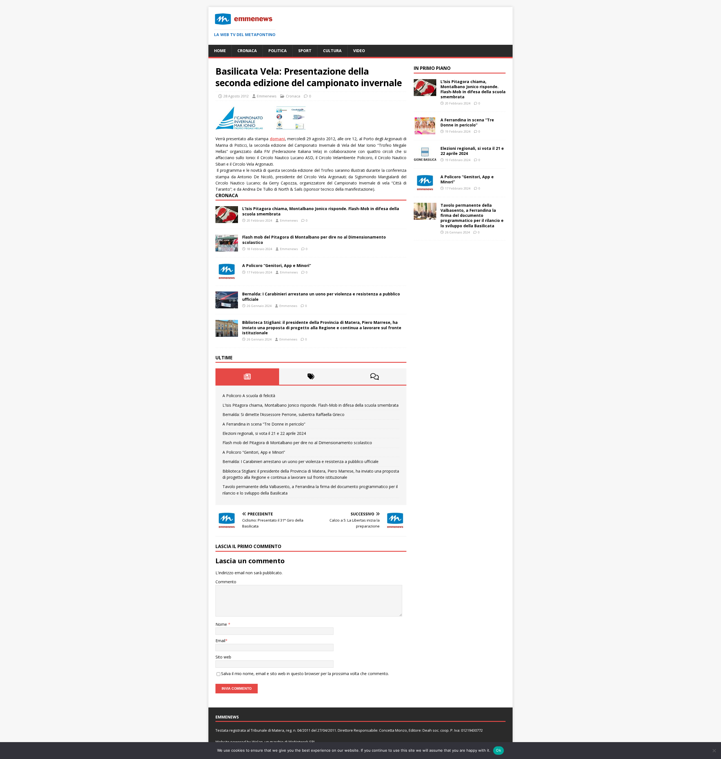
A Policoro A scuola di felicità (248, 395)
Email (220, 640)
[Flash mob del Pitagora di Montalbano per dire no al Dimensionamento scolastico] (226, 248)
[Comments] (374, 376)
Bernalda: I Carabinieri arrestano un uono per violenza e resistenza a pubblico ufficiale (321, 296)
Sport (304, 50)
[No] (714, 750)
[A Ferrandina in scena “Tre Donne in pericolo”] (425, 131)
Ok (498, 750)
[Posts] (247, 376)
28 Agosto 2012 (236, 96)
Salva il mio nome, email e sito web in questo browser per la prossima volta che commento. (305, 673)
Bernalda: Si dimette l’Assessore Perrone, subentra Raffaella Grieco (283, 414)
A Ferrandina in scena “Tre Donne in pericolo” (263, 424)
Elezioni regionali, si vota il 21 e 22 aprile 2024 (264, 433)
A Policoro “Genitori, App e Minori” (276, 265)
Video (359, 50)
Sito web (223, 657)
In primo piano (432, 68)
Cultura (332, 50)
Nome (221, 624)
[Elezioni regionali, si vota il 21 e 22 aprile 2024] (425, 159)
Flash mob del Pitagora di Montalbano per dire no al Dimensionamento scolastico (314, 239)
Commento (225, 581)
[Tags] (311, 376)
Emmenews (267, 96)
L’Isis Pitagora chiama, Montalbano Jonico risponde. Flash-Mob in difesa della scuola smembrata (320, 211)
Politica (277, 50)
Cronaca (247, 50)
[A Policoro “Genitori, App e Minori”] (226, 276)
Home (220, 50)
